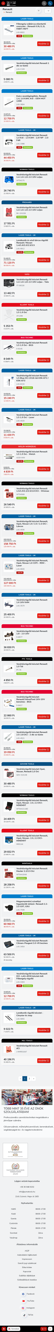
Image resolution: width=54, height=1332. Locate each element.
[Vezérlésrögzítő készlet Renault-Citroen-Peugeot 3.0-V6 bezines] (9, 944)
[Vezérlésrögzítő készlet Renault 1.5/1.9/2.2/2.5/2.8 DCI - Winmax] (9, 493)
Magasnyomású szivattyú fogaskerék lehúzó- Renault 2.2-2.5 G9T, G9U (32, 904)
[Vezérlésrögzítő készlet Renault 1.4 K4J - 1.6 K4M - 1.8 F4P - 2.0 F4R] (9, 141)
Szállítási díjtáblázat (27, 1275)
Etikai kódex (27, 1267)
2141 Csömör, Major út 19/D (27, 1196)
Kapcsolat (27, 1271)
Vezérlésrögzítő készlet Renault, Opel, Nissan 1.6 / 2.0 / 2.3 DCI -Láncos (32, 524)
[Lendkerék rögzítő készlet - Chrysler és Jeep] (9, 1017)
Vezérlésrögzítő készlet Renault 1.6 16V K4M (31, 601)
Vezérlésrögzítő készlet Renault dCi (31, 1047)
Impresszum (27, 1259)
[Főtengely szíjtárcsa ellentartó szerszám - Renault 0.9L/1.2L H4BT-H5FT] (9, 29)
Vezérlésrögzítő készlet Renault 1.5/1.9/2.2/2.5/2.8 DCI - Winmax (32, 489)
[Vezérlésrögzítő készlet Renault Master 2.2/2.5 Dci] (9, 873)
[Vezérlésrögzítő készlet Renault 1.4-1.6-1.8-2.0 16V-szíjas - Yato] (9, 283)
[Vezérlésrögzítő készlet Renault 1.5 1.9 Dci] (9, 314)
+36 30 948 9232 (27, 1187)
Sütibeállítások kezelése (27, 1280)
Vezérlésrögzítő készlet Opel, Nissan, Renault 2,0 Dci (30, 770)
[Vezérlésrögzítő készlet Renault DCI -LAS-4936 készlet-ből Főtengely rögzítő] (9, 979)
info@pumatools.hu (27, 1191)
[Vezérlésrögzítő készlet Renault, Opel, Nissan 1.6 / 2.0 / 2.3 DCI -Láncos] (9, 527)
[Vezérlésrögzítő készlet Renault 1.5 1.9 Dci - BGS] (9, 347)
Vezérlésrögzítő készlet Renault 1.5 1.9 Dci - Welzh (31, 453)
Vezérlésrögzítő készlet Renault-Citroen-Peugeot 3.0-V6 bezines (32, 942)
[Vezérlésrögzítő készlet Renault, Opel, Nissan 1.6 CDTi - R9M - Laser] (9, 566)
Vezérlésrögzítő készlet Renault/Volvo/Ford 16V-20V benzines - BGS (30, 699)
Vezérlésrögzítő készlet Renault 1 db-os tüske (32, 64)
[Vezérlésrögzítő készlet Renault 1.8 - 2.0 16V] (9, 635)
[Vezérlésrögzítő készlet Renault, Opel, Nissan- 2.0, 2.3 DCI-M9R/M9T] (9, 806)
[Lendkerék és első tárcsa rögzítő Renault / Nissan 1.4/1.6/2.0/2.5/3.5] (9, 246)
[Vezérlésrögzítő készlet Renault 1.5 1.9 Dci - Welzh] (9, 456)
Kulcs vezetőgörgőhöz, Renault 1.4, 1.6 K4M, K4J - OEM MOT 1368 (31, 98)
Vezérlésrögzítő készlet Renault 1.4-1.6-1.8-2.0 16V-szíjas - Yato (32, 280)
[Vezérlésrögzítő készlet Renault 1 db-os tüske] (9, 67)
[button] (4, 1329)
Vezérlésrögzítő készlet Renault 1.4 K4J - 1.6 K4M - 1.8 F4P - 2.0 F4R (32, 138)
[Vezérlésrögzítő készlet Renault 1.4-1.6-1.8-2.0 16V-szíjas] (9, 179)
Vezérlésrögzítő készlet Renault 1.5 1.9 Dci (31, 311)
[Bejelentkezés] (50, 1329)
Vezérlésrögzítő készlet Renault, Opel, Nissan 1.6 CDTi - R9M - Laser (32, 563)
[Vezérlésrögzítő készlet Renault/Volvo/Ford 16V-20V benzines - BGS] (9, 702)
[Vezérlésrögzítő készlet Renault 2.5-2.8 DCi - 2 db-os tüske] (9, 736)
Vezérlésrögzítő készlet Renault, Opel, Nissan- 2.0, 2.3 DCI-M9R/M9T (32, 803)
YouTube (30, 1301)
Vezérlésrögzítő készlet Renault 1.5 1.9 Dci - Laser (31, 416)
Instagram (30, 1308)
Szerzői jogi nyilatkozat (27, 1263)
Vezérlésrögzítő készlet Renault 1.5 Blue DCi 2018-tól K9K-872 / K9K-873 (32, 378)
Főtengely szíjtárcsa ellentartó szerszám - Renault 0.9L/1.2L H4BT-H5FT (31, 26)
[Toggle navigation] (3, 3)
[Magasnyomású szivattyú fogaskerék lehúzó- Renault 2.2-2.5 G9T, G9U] (9, 907)
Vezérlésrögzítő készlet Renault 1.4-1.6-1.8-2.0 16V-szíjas (31, 175)
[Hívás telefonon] (50, 3)
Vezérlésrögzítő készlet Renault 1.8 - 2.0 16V (31, 632)
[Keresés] (44, 3)
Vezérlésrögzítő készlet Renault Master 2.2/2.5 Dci (31, 869)
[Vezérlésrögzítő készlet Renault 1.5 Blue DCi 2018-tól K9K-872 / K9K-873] (9, 381)
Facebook (30, 1294)
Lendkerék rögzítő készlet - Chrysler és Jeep (29, 1014)
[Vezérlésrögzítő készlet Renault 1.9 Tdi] (9, 668)
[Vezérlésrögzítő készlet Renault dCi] (9, 1049)
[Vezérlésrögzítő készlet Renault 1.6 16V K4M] (9, 603)
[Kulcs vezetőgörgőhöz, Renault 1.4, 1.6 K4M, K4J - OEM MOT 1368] (9, 102)
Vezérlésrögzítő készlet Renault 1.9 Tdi (31, 665)
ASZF (27, 1251)
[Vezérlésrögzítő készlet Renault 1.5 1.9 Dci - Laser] (9, 419)
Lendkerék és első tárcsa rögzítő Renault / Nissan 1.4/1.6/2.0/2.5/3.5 (32, 243)
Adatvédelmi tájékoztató (27, 1255)
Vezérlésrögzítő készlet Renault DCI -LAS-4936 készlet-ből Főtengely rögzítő (31, 976)
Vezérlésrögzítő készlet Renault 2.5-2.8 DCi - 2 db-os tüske (31, 733)
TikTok (30, 1315)
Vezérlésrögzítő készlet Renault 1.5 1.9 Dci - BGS (31, 344)
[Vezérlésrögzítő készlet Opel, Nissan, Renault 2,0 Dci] (9, 773)
